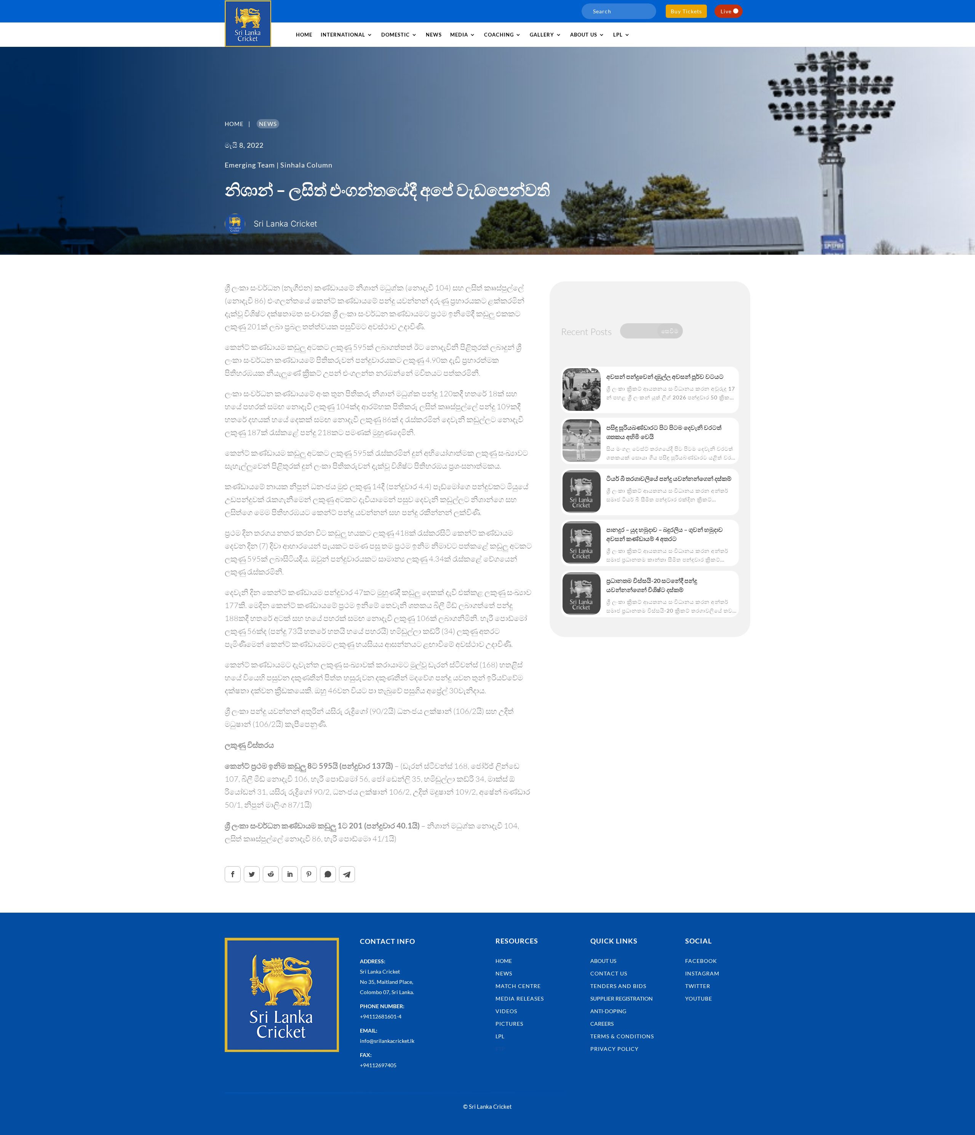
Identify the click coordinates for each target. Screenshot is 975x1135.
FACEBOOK (701, 961)
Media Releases (519, 998)
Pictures (509, 1023)
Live (726, 11)
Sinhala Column (306, 165)
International (343, 35)
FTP (500, 1049)
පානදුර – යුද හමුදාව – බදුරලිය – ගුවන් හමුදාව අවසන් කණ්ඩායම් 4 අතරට (664, 534)
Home (304, 35)
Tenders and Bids (618, 986)
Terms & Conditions (622, 1036)
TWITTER (697, 986)
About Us (603, 961)
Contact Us (608, 973)
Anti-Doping (608, 1011)
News (434, 35)
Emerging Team (250, 165)
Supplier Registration (621, 998)
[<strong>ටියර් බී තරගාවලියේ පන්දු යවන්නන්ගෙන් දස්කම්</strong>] (582, 491)
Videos (506, 1011)
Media (459, 35)
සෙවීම (670, 330)
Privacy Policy (614, 1049)
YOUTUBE (698, 998)
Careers (602, 1023)
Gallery (542, 35)
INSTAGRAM (702, 973)
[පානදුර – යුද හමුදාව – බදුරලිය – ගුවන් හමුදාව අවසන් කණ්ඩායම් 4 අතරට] (582, 542)
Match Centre (518, 986)
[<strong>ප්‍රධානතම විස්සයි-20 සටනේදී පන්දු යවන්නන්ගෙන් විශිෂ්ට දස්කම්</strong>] (582, 593)
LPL (618, 35)
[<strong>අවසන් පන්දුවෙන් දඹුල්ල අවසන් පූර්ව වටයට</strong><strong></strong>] (582, 389)
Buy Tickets (686, 11)
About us (583, 35)
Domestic (395, 35)
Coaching (499, 35)
